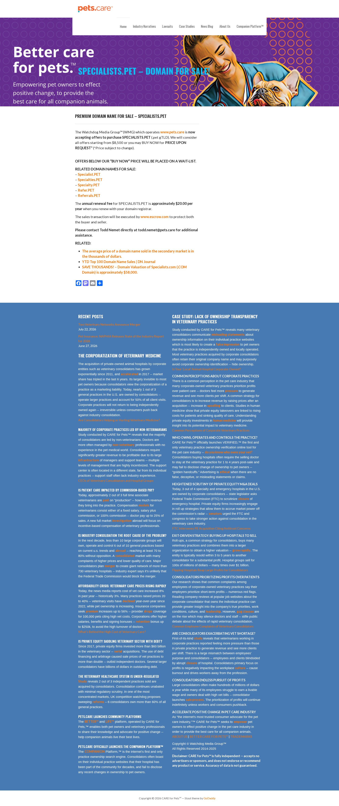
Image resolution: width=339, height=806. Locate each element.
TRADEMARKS (241, 736)
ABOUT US (179, 736)
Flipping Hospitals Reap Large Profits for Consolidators (210, 570)
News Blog (207, 26)
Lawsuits (167, 26)
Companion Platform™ (250, 26)
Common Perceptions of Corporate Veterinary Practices (210, 430)
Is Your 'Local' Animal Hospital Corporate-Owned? (206, 369)
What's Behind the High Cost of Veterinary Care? (112, 632)
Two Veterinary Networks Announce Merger (109, 324)
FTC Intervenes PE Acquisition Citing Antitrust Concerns (211, 528)
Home (123, 26)
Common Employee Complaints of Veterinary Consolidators (213, 626)
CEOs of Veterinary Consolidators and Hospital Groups (115, 480)
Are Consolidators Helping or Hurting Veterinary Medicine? (119, 420)
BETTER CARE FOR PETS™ (208, 736)
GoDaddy (209, 798)
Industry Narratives (144, 26)
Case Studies (187, 26)
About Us (224, 26)
